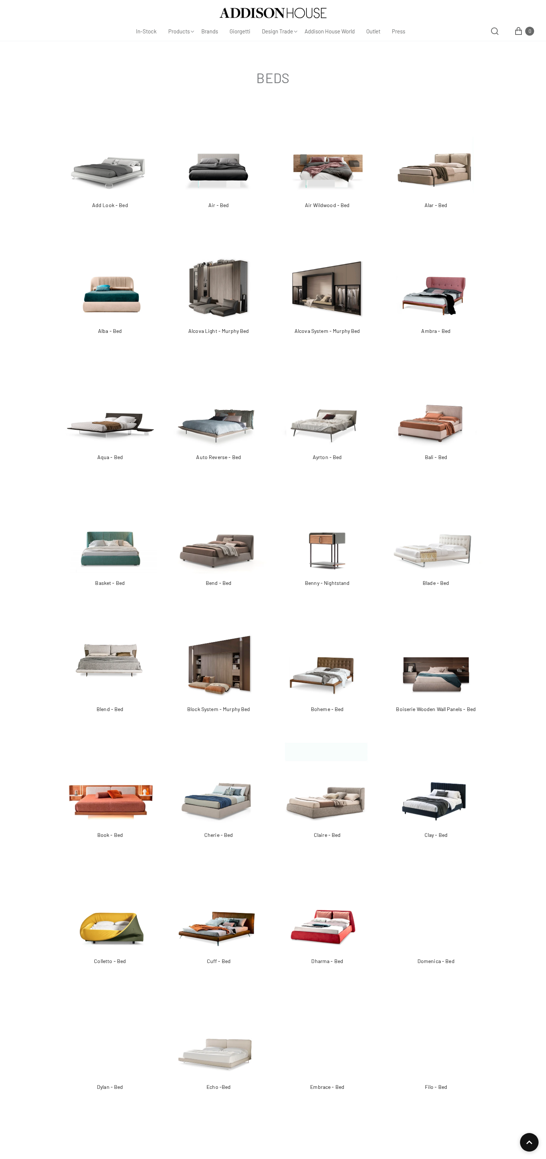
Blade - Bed (436, 583)
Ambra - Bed (436, 331)
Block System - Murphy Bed (218, 709)
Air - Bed (218, 205)
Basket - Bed (110, 583)
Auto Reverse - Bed (218, 457)
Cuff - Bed (219, 961)
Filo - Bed (436, 1087)
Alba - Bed (110, 331)
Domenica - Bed (436, 961)
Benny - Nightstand (327, 583)
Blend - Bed (110, 709)
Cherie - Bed (218, 835)
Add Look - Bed (110, 205)
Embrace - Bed (327, 1087)
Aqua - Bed (110, 457)
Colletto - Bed (110, 961)
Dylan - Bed (110, 1087)
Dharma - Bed (327, 961)
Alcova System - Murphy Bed (327, 331)
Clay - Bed (436, 835)
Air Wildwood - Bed (327, 205)
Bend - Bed (218, 583)
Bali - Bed (436, 457)
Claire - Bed (327, 835)
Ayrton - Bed (327, 457)
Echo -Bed (219, 1087)
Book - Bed (110, 835)
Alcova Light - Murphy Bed (218, 331)
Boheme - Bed (327, 709)
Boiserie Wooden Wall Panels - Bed (436, 709)
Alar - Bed (436, 205)
